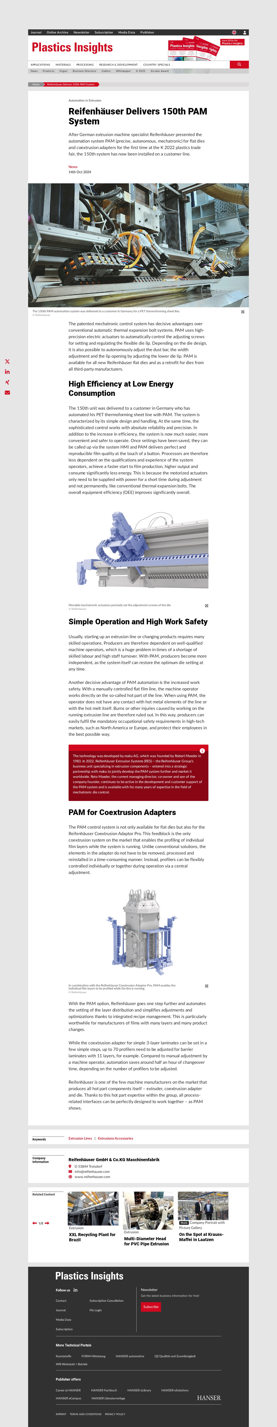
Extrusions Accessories (115, 1138)
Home (35, 84)
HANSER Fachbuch (104, 1390)
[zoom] (243, 312)
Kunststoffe (63, 1356)
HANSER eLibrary (139, 1390)
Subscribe (150, 1307)
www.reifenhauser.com (92, 1177)
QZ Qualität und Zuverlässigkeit (175, 1356)
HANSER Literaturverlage (108, 1398)
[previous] (34, 1223)
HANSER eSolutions (174, 1390)
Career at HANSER (68, 1390)
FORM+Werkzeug (93, 1356)
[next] (47, 1223)
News (73, 167)
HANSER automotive (130, 1356)
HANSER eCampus (68, 1398)
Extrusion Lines (80, 1138)
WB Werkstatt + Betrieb (71, 1364)
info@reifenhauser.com (92, 1171)
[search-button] (239, 64)
